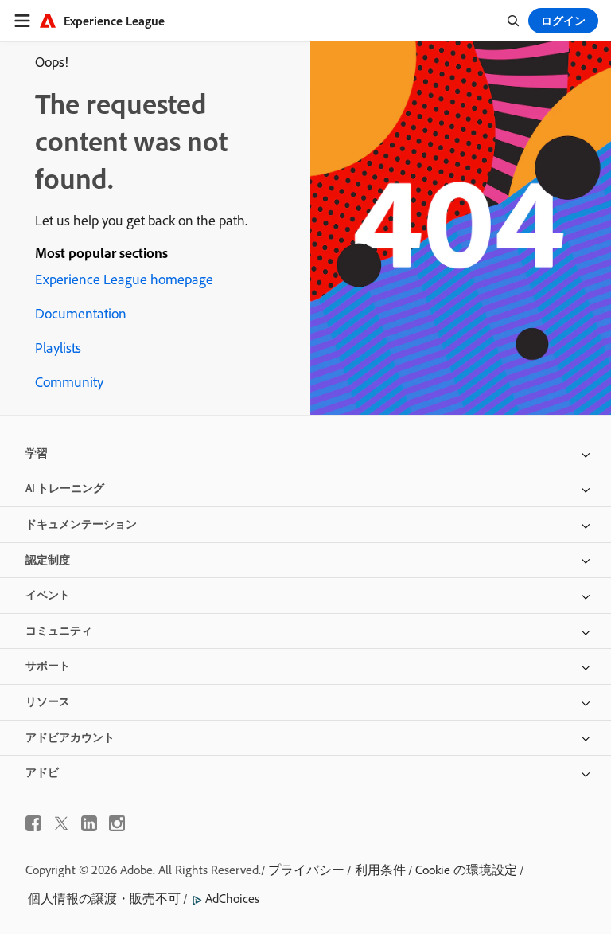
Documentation (80, 313)
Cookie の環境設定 (466, 869)
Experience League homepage (124, 279)
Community (69, 382)
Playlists (58, 347)
